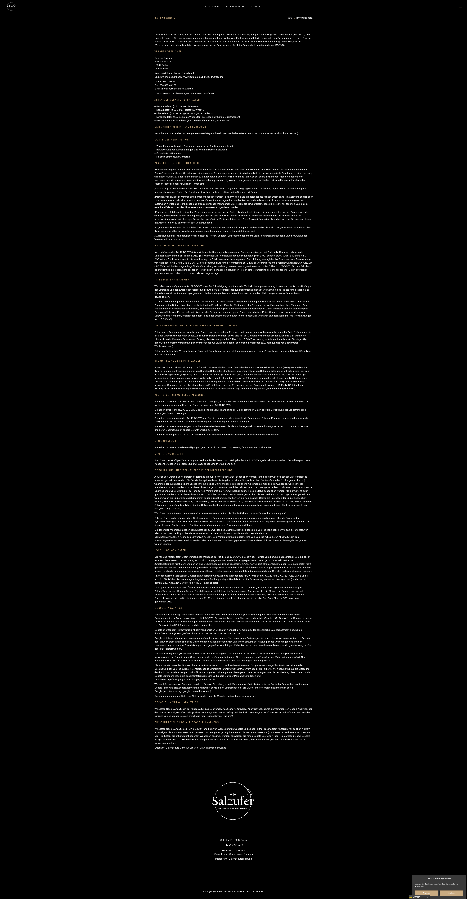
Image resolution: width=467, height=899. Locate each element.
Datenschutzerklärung (240, 858)
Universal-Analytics (221, 709)
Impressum (221, 858)
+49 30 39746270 (233, 844)
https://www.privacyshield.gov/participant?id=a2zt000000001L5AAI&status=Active (198, 633)
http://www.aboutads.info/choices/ (236, 533)
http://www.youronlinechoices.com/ (178, 537)
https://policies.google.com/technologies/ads (186, 687)
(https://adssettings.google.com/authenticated (186, 691)
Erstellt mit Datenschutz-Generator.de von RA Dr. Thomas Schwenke (190, 747)
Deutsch (416, 897)
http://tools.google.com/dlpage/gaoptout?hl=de (191, 679)
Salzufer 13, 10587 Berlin (233, 840)
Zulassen (426, 893)
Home (289, 18)
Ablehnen (451, 893)
